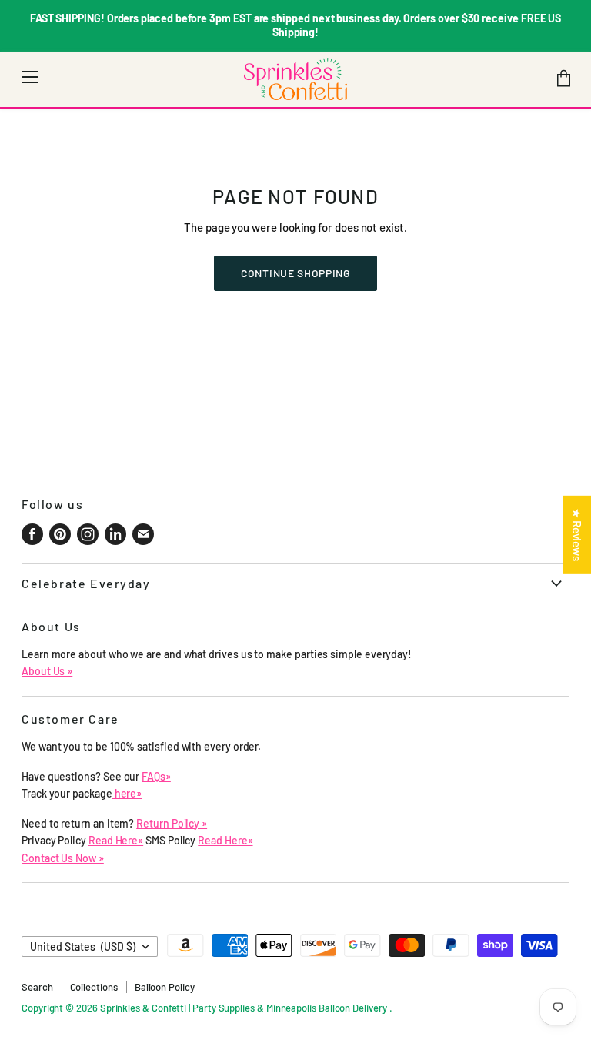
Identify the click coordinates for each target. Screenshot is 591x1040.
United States (82, 946)
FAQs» (156, 776)
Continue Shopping (295, 272)
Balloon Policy (165, 987)
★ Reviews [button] (577, 533)
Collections (94, 987)
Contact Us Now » (63, 857)
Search (37, 987)
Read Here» (115, 840)
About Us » (47, 670)
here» (127, 793)
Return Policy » (171, 823)
